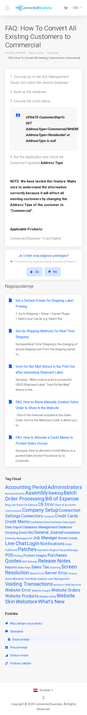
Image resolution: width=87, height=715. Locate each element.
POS (9, 555)
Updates (42, 578)
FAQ (30, 533)
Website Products (22, 595)
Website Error (18, 590)
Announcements (15, 493)
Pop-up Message (68, 550)
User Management (59, 578)
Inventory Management (18, 538)
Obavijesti (16, 631)
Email (23, 533)
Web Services (73, 584)
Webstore (26, 602)
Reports (11, 567)
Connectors (32, 515)
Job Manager (45, 537)
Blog (7, 505)
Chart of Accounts (65, 505)
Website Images (41, 590)
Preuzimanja (18, 647)
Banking (55, 493)
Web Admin (59, 585)
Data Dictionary (53, 522)
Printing (18, 555)
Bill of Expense (62, 499)
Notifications (52, 543)
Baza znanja (36, 52)
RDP (24, 561)
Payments (43, 550)
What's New (51, 602)
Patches (27, 549)
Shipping (72, 573)
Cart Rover (17, 505)
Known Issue (67, 538)
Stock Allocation (14, 578)
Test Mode (31, 578)
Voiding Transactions (29, 584)
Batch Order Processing (41, 496)
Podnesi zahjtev (20, 663)
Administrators (65, 487)
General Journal (48, 532)
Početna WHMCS (15, 52)
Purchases (57, 555)
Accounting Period (26, 487)
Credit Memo (17, 521)
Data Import (13, 527)
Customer (53, 52)
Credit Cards (66, 515)
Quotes (13, 561)
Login (33, 543)
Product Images (35, 556)
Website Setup (47, 596)
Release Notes (54, 561)
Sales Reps (24, 567)
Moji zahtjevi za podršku (26, 623)
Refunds (32, 561)
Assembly (36, 493)
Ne (55, 271)
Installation (72, 533)
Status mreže (19, 655)
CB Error (46, 504)
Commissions (13, 510)
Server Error (56, 572)
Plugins (53, 550)
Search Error (37, 573)
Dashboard (36, 522)
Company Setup (40, 510)
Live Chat (15, 543)
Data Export (69, 522)
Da (37, 271)
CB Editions (30, 505)
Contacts (49, 516)
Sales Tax (40, 566)
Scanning (55, 567)
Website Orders (65, 590)
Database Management (40, 527)
